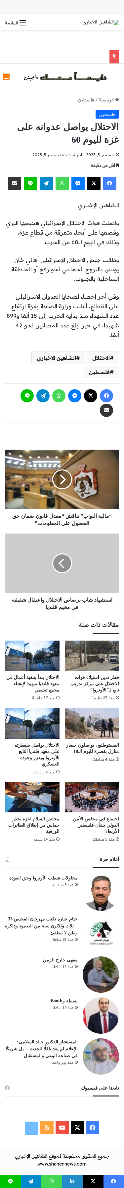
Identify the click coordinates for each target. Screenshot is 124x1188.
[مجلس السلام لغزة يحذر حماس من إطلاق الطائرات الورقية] (32, 797)
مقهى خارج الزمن (60, 959)
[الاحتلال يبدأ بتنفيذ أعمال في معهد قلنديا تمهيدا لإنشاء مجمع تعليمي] (32, 656)
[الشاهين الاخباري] (101, 22)
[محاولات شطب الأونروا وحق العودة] (101, 892)
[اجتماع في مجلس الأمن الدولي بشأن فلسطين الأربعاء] (92, 797)
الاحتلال (101, 357)
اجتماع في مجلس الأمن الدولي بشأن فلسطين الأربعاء (96, 825)
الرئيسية (107, 99)
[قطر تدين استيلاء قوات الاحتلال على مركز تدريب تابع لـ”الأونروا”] (92, 656)
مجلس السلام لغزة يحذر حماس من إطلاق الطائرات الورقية (34, 825)
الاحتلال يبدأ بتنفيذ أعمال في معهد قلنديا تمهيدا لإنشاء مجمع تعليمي (33, 683)
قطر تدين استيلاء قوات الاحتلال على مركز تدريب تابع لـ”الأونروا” (94, 683)
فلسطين (86, 99)
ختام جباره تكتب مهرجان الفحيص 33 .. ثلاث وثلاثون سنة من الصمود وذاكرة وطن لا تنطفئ (41, 925)
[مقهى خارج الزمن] (101, 974)
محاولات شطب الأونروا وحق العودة (43, 877)
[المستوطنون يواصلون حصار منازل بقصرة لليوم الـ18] (92, 723)
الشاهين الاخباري (56, 357)
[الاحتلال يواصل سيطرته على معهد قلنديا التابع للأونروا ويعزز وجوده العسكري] (32, 723)
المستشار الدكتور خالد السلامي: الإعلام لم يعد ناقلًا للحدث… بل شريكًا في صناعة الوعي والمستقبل (42, 1048)
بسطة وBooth (64, 1000)
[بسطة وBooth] (101, 1015)
